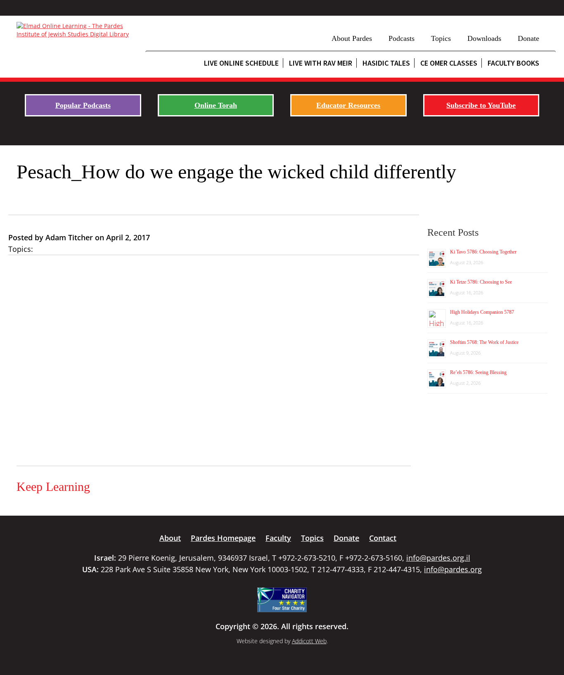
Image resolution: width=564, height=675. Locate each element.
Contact (382, 538)
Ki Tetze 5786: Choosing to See (481, 282)
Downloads (484, 38)
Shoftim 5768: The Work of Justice (484, 342)
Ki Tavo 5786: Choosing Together (483, 252)
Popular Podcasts (83, 105)
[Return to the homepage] (77, 30)
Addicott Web (309, 641)
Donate (528, 38)
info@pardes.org (453, 569)
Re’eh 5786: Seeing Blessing (478, 372)
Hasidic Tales (386, 63)
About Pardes (352, 38)
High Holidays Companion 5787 (482, 312)
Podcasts (402, 38)
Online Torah (215, 105)
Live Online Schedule (241, 63)
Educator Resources (348, 105)
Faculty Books (513, 63)
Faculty (278, 538)
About (170, 538)
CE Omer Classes (448, 63)
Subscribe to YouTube (481, 105)
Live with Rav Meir (320, 63)
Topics (441, 38)
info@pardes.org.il (438, 558)
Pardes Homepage (223, 538)
